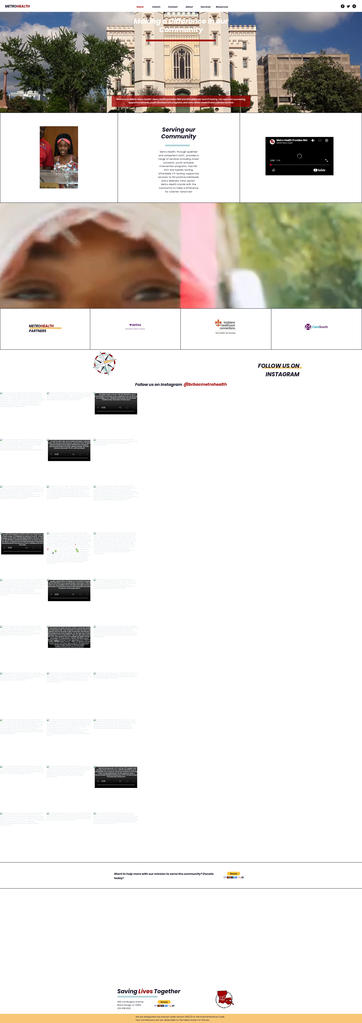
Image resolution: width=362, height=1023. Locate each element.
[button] (59, 157)
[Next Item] (353, 624)
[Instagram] (354, 6)
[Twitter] (348, 6)
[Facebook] (342, 6)
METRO (17, 6)
